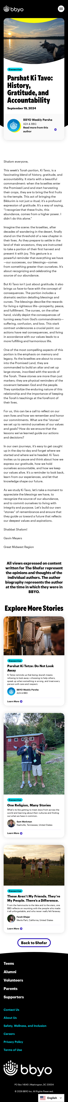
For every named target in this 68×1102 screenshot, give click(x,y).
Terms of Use (13, 1050)
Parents (10, 988)
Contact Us (11, 1009)
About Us (10, 1018)
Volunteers (13, 980)
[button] (61, 8)
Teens (9, 963)
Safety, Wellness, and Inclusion (25, 1026)
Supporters (14, 997)
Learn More (13, 701)
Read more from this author (35, 129)
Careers (9, 1034)
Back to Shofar (34, 943)
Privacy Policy (13, 1042)
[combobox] (51, 1098)
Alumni (10, 972)
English (52, 1098)
